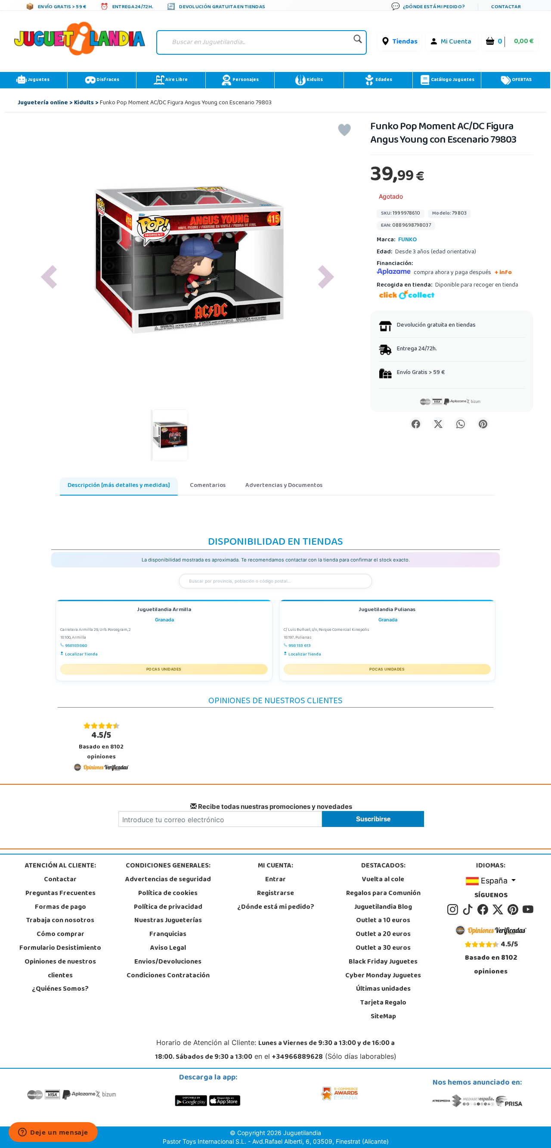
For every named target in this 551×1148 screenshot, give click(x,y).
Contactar (60, 880)
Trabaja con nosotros (60, 921)
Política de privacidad (168, 907)
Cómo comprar (60, 935)
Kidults (314, 80)
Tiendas (405, 42)
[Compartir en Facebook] (415, 423)
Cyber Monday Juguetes (383, 976)
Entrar (275, 880)
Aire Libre (176, 80)
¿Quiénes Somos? (60, 989)
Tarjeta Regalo (383, 1003)
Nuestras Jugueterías (168, 921)
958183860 (76, 646)
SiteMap (383, 1017)
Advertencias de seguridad (168, 880)
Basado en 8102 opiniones (101, 746)
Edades (383, 80)
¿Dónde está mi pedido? (275, 907)
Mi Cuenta (456, 42)
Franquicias (167, 935)
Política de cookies (168, 894)
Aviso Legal (168, 948)
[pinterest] (514, 909)
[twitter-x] (499, 909)
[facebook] (484, 909)
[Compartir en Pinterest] (483, 423)
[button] (48, 276)
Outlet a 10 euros (383, 921)
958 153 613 (299, 646)
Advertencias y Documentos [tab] (283, 486)
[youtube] (529, 909)
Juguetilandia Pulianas (387, 610)
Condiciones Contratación (168, 976)
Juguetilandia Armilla (164, 610)
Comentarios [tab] (208, 486)
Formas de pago (60, 907)
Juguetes (38, 80)
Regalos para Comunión (383, 894)
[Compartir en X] (438, 423)
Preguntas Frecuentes (60, 894)
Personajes (245, 80)
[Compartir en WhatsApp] (460, 423)
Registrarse (275, 894)
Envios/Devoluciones (167, 962)
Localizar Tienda (81, 655)
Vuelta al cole (383, 880)
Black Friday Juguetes (383, 962)
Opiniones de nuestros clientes (60, 969)
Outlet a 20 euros (383, 935)
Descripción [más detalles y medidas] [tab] (119, 486)
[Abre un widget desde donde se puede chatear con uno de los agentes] (53, 1133)
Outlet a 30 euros (383, 948)
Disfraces (107, 80)
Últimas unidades (383, 989)
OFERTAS (521, 80)
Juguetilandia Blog (383, 907)
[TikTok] (469, 909)
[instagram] (453, 909)
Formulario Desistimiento (60, 948)
